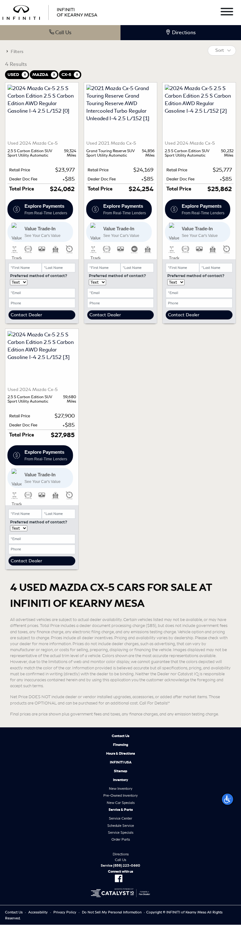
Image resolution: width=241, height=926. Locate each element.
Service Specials (120, 832)
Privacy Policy (64, 912)
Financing (120, 744)
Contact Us (120, 736)
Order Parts (120, 839)
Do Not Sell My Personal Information (112, 912)
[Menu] (227, 12)
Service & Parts (121, 809)
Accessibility (38, 912)
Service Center (120, 818)
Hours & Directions (120, 753)
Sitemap (120, 771)
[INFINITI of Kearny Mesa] (50, 11)
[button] (227, 799)
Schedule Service (120, 825)
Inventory (120, 780)
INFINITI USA (120, 762)
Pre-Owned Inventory (120, 795)
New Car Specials (121, 802)
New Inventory (120, 788)
